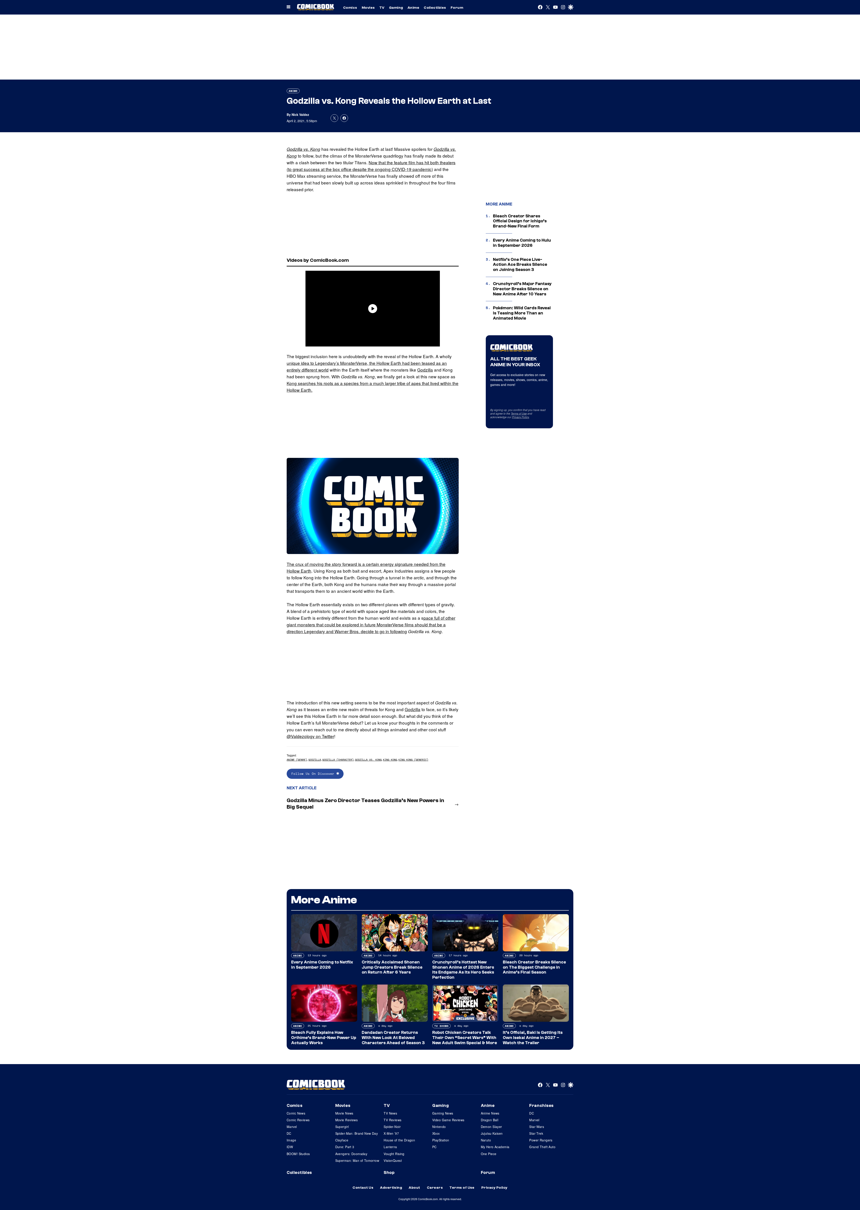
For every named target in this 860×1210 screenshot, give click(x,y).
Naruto (486, 1140)
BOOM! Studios (298, 1154)
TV (382, 8)
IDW (290, 1147)
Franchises (541, 1105)
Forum (457, 8)
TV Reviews (392, 1120)
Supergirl (342, 1126)
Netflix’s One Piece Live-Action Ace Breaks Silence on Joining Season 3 (520, 264)
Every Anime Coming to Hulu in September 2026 (522, 243)
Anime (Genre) (297, 760)
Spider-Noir (392, 1126)
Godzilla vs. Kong (303, 149)
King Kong (390, 760)
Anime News (490, 1113)
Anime (413, 8)
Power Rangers (540, 1140)
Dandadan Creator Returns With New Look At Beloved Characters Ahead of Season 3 (393, 1037)
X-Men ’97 (391, 1133)
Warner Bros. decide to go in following (371, 631)
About (414, 1188)
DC (289, 1133)
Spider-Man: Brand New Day (356, 1133)
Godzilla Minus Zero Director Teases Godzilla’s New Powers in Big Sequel (365, 803)
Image (291, 1140)
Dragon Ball (490, 1120)
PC (434, 1147)
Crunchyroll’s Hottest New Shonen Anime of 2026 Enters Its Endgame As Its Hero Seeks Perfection (463, 970)
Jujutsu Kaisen (492, 1133)
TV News (390, 1113)
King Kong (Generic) (413, 760)
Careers (435, 1188)
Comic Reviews (298, 1120)
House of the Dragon (399, 1140)
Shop (389, 1172)
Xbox (436, 1133)
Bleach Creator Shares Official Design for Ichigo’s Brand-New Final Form (520, 221)
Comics (350, 8)
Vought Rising (394, 1154)
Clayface (341, 1140)
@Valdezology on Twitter (310, 736)
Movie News (344, 1113)
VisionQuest (393, 1160)
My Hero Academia (495, 1147)
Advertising (391, 1188)
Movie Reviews (346, 1120)
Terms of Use (519, 413)
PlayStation (440, 1140)
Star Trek (536, 1133)
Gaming (396, 8)
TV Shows (441, 1026)
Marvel (292, 1126)
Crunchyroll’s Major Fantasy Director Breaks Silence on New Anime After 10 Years (522, 289)
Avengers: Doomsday (351, 1154)
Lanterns (390, 1147)
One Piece (489, 1154)
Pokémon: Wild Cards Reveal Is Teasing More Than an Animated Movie (522, 313)
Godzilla (425, 370)
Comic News (296, 1113)
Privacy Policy (520, 417)
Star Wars (536, 1126)
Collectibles (435, 8)
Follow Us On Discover (313, 773)
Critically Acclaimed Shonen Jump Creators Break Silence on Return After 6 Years (392, 967)
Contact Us (363, 1188)
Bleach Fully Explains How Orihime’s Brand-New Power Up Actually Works (323, 1037)
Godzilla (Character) (338, 760)
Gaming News (442, 1113)
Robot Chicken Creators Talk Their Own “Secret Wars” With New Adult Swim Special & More (464, 1037)
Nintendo (439, 1126)
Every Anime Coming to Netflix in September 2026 (322, 965)
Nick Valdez (300, 114)
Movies (368, 8)
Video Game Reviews (448, 1120)
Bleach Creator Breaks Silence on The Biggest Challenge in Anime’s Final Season (534, 967)
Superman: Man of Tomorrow (357, 1160)
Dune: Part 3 (344, 1147)
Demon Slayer (491, 1126)
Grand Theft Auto (542, 1147)
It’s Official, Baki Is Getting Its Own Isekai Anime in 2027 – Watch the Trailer (533, 1037)
